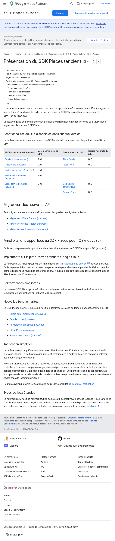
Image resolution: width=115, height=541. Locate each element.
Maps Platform (37, 4)
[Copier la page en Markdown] (94, 61)
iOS (6, 13)
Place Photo (68, 165)
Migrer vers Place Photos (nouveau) (28, 223)
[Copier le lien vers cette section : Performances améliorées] (43, 283)
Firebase (8, 505)
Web (43, 471)
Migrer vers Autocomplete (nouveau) (29, 229)
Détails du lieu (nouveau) (16, 159)
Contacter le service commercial (91, 13)
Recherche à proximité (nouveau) (27, 324)
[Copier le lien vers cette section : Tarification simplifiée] (36, 344)
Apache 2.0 (50, 421)
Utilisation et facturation (81, 384)
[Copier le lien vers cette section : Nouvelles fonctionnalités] (41, 302)
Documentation (55, 54)
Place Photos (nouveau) (22, 330)
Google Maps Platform (35, 54)
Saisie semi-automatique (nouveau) (28, 314)
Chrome (7, 500)
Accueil (7, 54)
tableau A (94, 406)
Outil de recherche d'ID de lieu (17, 471)
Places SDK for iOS (26, 13)
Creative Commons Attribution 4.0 (82, 418)
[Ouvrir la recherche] (72, 3)
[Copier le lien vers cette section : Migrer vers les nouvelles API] (54, 205)
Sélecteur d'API (11, 467)
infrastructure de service (74, 263)
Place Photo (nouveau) (15, 165)
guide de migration (95, 27)
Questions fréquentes (14, 462)
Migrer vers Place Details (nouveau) (28, 218)
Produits (17, 54)
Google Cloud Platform (14, 510)
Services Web (47, 476)
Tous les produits (12, 514)
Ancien (96, 54)
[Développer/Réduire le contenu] (22, 70)
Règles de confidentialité (39, 527)
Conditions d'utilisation (88, 476)
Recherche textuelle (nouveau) (19, 170)
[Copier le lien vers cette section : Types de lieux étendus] (38, 393)
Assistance (83, 471)
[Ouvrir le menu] (5, 3)
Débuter (60, 13)
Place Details (69, 159)
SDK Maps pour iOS (13, 476)
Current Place (69, 192)
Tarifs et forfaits (85, 462)
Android (44, 462)
